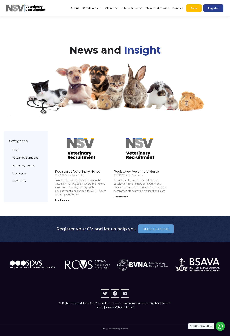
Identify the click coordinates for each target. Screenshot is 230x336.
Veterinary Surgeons (25, 157)
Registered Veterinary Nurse (77, 171)
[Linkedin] (125, 293)
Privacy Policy (114, 307)
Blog (15, 150)
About (75, 8)
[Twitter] (105, 293)
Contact (178, 8)
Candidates (90, 8)
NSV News (19, 181)
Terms (99, 307)
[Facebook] (115, 293)
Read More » (62, 200)
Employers (19, 173)
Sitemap (129, 307)
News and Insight (157, 8)
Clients (110, 8)
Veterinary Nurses (23, 165)
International (130, 8)
